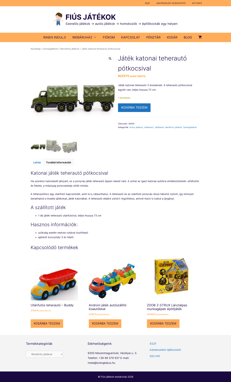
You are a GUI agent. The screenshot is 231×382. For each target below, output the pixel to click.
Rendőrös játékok (69, 48)
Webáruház (82, 37)
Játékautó (148, 127)
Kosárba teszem (134, 107)
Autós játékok (136, 127)
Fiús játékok (91, 17)
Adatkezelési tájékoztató (171, 3)
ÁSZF (147, 3)
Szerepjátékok (50, 48)
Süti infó (197, 3)
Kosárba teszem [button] (47, 323)
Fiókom (109, 37)
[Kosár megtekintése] (200, 37)
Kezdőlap (36, 48)
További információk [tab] (58, 162)
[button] (110, 58)
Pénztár (153, 37)
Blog (188, 37)
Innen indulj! (54, 37)
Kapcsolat (130, 37)
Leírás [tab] (37, 162)
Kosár (172, 37)
